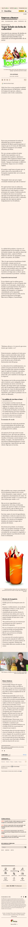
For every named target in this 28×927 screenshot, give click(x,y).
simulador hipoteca (14, 870)
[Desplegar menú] (2, 11)
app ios (14, 880)
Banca (3, 21)
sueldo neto (22, 870)
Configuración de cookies (20, 913)
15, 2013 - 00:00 (14, 76)
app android (22, 880)
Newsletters (23, 914)
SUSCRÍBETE (21, 11)
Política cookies (13, 913)
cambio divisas (14, 875)
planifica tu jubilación (5, 875)
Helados (7, 761)
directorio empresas (22, 875)
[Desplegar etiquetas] (26, 762)
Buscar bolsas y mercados (7, 843)
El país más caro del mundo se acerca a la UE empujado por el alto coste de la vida (13, 837)
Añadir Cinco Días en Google (9, 83)
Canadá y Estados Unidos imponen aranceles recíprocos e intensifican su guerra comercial (13, 822)
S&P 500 (12, 8)
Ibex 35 (3, 8)
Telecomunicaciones (9, 21)
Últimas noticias (5, 818)
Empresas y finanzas (9, 18)
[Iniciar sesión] (26, 11)
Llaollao (16, 761)
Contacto (4, 913)
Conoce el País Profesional (14, 885)
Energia (15, 21)
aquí (21, 771)
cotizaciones (5, 880)
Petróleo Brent (22, 8)
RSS (19, 914)
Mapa (17, 914)
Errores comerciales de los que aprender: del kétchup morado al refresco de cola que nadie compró (13, 827)
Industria (3, 761)
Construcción (21, 21)
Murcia (11, 761)
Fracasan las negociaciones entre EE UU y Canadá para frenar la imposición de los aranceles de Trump (13, 832)
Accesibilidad (13, 914)
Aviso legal (8, 913)
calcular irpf (5, 870)
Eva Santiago (14, 74)
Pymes (20, 761)
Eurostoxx (7, 850)
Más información (4, 767)
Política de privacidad (7, 914)
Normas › (25, 754)
